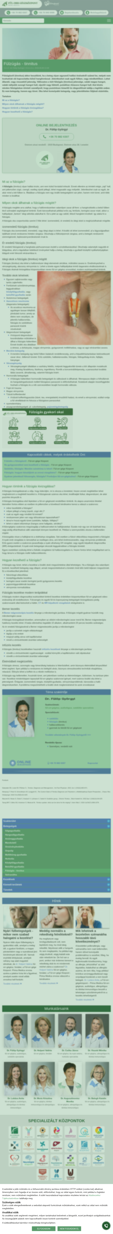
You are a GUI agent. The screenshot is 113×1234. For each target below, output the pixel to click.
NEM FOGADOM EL (69, 1228)
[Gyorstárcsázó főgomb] (106, 1226)
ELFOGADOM (43, 1228)
